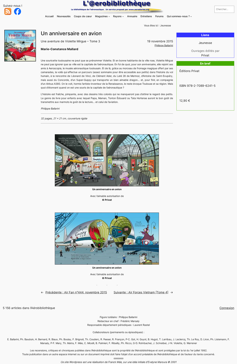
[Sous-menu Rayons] (123, 16)
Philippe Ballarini (164, 45)
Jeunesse (165, 25)
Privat (205, 55)
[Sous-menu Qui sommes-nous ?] (191, 16)
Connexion (226, 308)
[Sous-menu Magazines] (109, 16)
